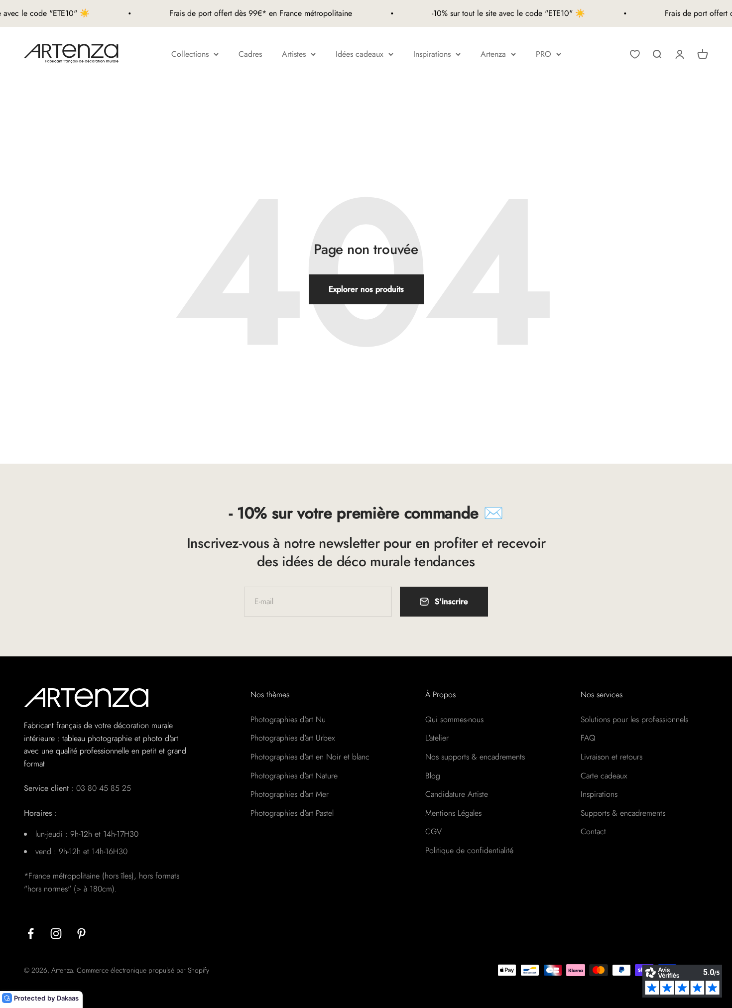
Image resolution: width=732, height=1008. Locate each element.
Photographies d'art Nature (294, 775)
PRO (543, 54)
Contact (593, 831)
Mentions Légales (453, 813)
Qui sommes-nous (454, 719)
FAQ (588, 738)
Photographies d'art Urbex (292, 738)
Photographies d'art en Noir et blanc (309, 756)
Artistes (294, 54)
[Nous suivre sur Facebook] (30, 933)
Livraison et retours (611, 756)
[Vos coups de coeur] (634, 54)
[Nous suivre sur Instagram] (56, 933)
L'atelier (437, 738)
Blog (432, 775)
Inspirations (432, 54)
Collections (190, 54)
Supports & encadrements (623, 813)
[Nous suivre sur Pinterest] (81, 933)
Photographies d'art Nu (288, 719)
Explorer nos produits (366, 289)
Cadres (250, 54)
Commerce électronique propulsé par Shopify (143, 970)
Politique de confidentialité (469, 850)
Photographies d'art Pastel (292, 813)
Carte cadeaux (604, 775)
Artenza (493, 54)
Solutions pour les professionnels (634, 719)
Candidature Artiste (456, 794)
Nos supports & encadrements (475, 756)
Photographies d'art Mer (289, 794)
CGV (433, 831)
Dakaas (68, 998)
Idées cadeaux (359, 54)
